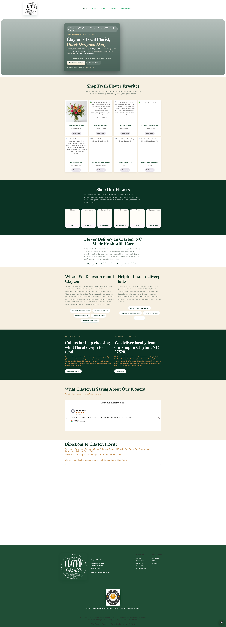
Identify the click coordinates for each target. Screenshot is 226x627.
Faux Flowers (126, 8)
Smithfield (99, 263)
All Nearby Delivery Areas (90, 320)
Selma (108, 263)
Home (85, 8)
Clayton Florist (96, 560)
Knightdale (118, 263)
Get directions (94, 63)
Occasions (112, 8)
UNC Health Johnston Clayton (81, 310)
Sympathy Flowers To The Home (130, 313)
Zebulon (127, 263)
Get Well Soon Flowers (151, 313)
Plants (103, 8)
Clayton (89, 263)
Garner (137, 263)
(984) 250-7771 (90, 67)
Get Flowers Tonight (76, 63)
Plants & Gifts (139, 318)
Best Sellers (94, 8)
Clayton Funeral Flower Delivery (139, 308)
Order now (76, 133)
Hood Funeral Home (99, 315)
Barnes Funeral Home (81, 315)
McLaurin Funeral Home (101, 310)
